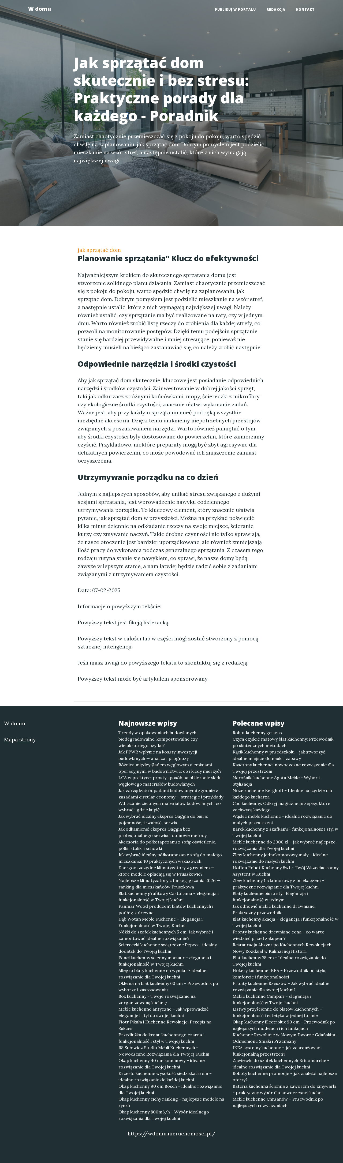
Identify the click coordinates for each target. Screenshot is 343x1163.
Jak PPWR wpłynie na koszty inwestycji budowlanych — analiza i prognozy (157, 755)
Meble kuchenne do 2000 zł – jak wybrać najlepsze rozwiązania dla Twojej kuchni (284, 845)
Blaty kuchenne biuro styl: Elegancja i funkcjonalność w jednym (270, 896)
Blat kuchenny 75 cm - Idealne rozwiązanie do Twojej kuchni (279, 961)
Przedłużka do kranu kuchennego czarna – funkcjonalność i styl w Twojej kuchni (162, 1038)
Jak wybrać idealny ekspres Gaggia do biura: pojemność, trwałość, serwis (163, 819)
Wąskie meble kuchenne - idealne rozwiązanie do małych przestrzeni (282, 819)
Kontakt (305, 9)
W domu (39, 8)
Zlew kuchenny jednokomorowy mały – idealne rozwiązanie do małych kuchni (280, 858)
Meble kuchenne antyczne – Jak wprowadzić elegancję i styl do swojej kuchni (163, 1012)
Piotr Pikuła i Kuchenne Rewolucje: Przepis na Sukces (164, 1025)
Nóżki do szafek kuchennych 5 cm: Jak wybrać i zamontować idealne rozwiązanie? (165, 935)
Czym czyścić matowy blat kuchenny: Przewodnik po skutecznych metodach (283, 742)
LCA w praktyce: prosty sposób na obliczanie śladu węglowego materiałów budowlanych (170, 781)
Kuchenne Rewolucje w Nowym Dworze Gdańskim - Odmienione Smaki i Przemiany (285, 1038)
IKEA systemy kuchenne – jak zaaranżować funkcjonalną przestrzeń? (276, 1051)
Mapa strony (20, 739)
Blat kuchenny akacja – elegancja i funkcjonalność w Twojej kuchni (285, 922)
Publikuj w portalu (235, 9)
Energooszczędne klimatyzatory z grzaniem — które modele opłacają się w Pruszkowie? (166, 871)
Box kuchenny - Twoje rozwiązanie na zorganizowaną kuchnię (157, 999)
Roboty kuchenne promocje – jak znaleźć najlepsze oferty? (285, 1076)
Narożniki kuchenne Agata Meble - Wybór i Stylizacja (276, 781)
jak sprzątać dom (99, 249)
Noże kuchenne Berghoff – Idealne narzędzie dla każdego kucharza (282, 794)
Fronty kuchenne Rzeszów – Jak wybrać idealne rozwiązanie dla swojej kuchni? (281, 986)
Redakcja (276, 9)
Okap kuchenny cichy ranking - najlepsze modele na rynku (171, 1102)
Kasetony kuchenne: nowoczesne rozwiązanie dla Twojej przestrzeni (283, 768)
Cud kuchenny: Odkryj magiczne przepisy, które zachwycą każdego (281, 806)
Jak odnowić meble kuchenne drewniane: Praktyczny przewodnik (274, 909)
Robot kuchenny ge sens (257, 732)
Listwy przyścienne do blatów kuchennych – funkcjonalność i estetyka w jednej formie (277, 1012)
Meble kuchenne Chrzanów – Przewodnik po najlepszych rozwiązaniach (278, 1102)
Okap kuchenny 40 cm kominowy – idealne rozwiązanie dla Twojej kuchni (161, 1064)
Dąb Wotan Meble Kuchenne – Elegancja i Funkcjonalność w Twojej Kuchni (160, 922)
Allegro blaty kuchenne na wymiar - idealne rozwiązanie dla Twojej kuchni (162, 974)
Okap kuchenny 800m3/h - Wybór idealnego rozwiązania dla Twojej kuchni (163, 1115)
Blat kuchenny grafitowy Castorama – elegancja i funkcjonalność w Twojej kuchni (168, 896)
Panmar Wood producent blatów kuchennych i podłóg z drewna (165, 909)
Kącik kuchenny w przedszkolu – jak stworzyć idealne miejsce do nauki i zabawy (279, 755)
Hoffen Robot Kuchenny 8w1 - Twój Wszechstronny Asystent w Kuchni (285, 871)
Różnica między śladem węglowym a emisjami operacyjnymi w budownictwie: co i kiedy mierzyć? (170, 768)
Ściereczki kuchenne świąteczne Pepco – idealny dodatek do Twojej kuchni (167, 948)
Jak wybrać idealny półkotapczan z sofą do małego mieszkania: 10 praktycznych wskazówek (170, 858)
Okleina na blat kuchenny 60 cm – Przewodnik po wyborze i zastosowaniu (168, 986)
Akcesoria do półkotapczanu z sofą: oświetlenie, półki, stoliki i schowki (167, 845)
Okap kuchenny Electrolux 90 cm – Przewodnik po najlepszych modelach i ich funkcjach (284, 1025)
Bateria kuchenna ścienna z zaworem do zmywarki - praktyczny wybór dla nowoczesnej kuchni (284, 1089)
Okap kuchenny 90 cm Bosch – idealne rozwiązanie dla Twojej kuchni (170, 1089)
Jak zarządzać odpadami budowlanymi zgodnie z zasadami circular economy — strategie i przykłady (170, 794)
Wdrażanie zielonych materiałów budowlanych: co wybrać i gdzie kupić (169, 806)
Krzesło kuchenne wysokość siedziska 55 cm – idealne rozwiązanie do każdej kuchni (165, 1076)
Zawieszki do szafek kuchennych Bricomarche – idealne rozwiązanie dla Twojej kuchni (281, 1064)
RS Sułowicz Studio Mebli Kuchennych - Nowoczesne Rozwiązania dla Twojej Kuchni (163, 1051)
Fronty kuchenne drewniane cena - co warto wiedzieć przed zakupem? (279, 935)
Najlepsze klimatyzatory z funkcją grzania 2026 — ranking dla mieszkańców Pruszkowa (169, 884)
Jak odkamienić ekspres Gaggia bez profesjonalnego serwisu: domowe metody (162, 832)
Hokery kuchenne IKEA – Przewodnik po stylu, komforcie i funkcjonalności (279, 974)
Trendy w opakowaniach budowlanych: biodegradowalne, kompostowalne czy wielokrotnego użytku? (157, 739)
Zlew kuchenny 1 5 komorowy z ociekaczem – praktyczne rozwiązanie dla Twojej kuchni (278, 884)
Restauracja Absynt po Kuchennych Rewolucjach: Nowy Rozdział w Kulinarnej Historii (283, 948)
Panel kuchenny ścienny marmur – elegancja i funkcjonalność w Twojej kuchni (164, 961)
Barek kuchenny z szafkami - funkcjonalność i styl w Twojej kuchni (285, 832)
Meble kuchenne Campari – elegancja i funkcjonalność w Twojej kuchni (272, 999)
